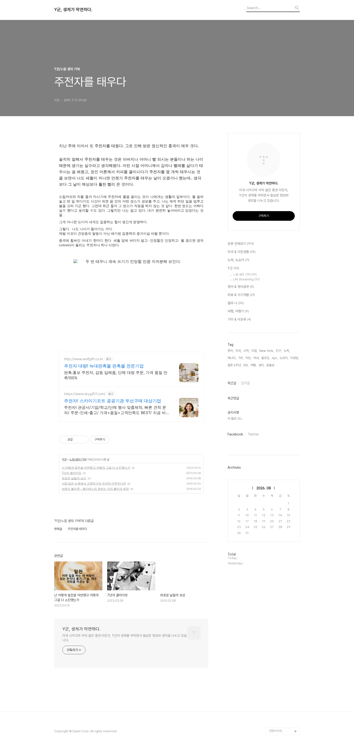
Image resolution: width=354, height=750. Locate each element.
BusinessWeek (280, 700)
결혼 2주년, (235, 365)
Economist (276, 662)
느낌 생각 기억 (77, 459)
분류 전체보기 (241, 244)
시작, (246, 351)
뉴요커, (284, 358)
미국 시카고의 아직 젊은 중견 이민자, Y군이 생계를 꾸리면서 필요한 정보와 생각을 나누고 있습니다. (124, 638)
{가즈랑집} (275, 723)
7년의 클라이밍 (71, 473)
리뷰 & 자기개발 (241, 295)
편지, (231, 351)
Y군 (64, 459)
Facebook (235, 434)
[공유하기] (77, 439)
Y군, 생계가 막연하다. (73, 9)
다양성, (294, 358)
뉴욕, (287, 351)
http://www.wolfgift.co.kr (83, 359)
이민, (248, 358)
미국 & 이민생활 (242, 252)
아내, (256, 358)
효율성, (270, 365)
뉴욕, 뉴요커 (238, 260)
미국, (239, 351)
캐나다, (232, 358)
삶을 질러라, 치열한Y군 (283, 716)
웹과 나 (236, 303)
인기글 (245, 383)
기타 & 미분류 (239, 319)
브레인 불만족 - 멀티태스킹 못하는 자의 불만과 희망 (95, 489)
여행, (253, 365)
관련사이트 (275, 731)
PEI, (246, 365)
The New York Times (284, 692)
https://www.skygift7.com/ (84, 394)
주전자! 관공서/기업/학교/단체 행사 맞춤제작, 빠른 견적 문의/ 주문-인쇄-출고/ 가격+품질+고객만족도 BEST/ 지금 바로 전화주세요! (117, 410)
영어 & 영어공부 (241, 287)
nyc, (275, 358)
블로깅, (265, 358)
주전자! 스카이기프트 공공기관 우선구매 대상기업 (112, 400)
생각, (261, 365)
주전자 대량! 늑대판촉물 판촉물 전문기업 (104, 365)
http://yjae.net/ (279, 708)
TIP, (240, 358)
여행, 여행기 (238, 311)
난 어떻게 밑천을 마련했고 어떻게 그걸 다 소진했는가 (96, 467)
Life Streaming (246, 279)
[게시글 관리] (83, 439)
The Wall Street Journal (280, 681)
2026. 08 (263, 488)
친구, (279, 351)
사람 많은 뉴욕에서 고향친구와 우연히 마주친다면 (94, 483)
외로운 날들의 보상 (74, 478)
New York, (266, 351)
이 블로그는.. (235, 418)
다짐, (254, 351)
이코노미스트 (277, 669)
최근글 (232, 383)
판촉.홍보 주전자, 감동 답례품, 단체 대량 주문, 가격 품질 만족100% (115, 375)
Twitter (253, 434)
